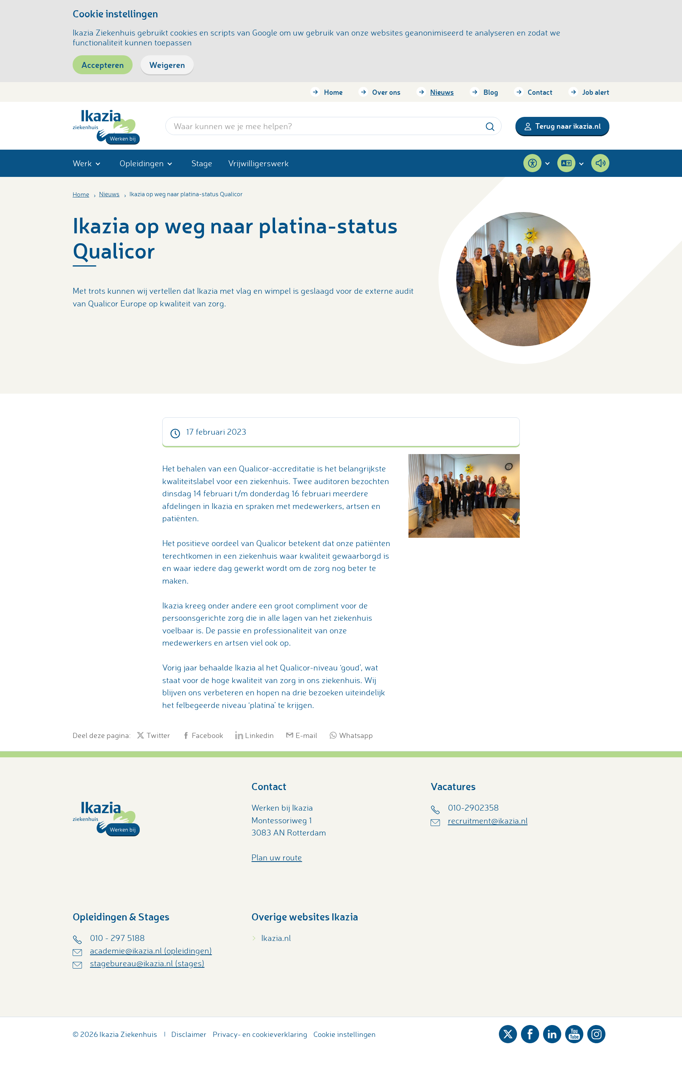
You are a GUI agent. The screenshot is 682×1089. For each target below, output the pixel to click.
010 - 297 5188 (117, 938)
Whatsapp (356, 735)
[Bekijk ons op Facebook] (530, 1032)
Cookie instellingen (344, 1034)
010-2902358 (473, 807)
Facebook (207, 735)
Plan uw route (276, 857)
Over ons (386, 92)
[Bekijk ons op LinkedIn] (552, 1032)
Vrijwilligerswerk (258, 163)
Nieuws (442, 92)
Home (333, 92)
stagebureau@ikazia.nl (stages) (147, 963)
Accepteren (102, 64)
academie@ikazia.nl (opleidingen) (151, 950)
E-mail (306, 735)
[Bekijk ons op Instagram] (596, 1032)
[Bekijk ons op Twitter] (508, 1032)
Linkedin (259, 735)
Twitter (158, 735)
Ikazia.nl (276, 938)
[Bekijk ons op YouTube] (574, 1032)
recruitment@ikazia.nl (488, 820)
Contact (540, 92)
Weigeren (167, 64)
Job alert (595, 92)
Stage (201, 163)
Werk (82, 163)
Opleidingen (142, 163)
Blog (490, 92)
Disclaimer (188, 1034)
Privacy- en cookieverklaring (260, 1034)
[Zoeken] (490, 126)
